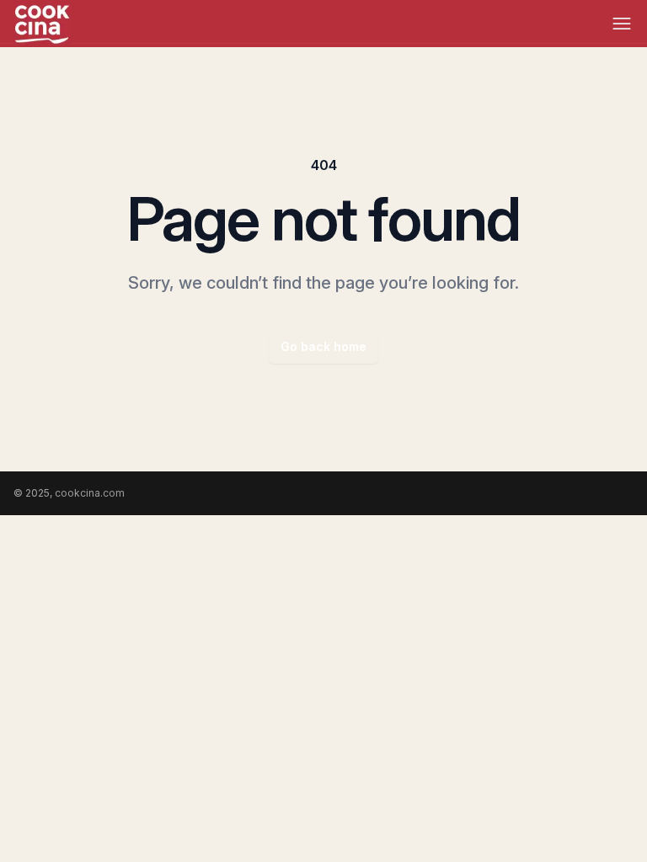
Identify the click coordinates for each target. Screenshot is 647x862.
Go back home (323, 346)
